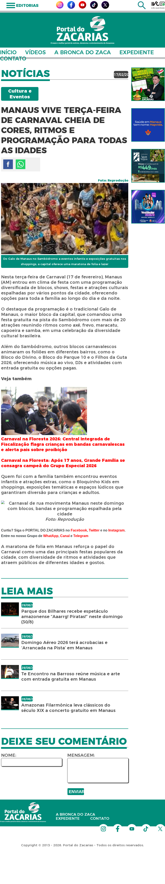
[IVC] (158, 5)
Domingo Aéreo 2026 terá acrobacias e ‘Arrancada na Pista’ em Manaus (64, 645)
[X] (105, 8)
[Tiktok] (94, 8)
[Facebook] (71, 8)
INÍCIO (8, 52)
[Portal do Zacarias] (82, 30)
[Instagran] (60, 7)
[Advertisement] (78, 856)
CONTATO (13, 58)
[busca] (142, 8)
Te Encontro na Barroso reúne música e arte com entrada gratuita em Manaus (70, 676)
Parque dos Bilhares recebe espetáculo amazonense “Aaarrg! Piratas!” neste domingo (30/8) (72, 616)
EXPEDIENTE (136, 52)
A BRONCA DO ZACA (82, 52)
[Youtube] (82, 7)
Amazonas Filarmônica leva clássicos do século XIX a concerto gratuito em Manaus (68, 707)
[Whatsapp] (20, 164)
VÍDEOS (35, 52)
